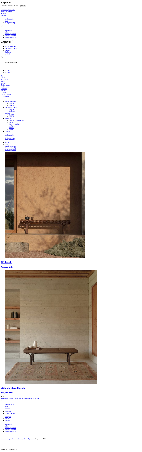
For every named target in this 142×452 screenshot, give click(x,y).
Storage (3, 83)
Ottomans (4, 92)
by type (3, 13)
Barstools (4, 89)
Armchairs (4, 79)
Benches (3, 15)
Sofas (2, 81)
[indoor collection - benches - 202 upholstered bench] (71, 327)
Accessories (5, 96)
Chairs (3, 77)
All (2, 76)
